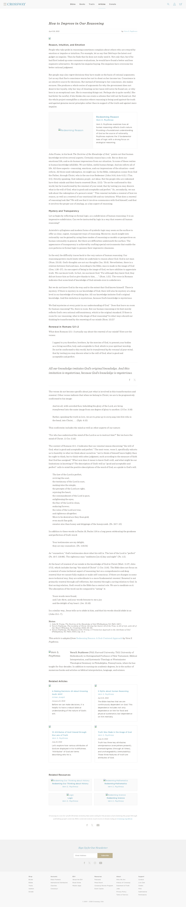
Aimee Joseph (58, 697)
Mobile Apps (77, 886)
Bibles (73, 4)
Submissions (142, 892)
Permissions (142, 895)
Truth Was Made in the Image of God (115, 732)
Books (82, 4)
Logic (70, 798)
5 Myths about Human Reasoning (113, 691)
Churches (54, 886)
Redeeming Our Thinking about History (70, 784)
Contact (141, 879)
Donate (112, 4)
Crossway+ (54, 889)
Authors (31, 889)
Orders (140, 886)
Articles (101, 4)
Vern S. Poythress (130, 31)
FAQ (139, 889)
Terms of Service (122, 895)
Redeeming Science (116, 798)
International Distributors (59, 882)
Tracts (92, 4)
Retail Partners (56, 879)
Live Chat (141, 882)
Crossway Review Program (104, 886)
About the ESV (78, 879)
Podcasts (98, 879)
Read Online (77, 882)
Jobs (118, 889)
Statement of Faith (122, 886)
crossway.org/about (124, 819)
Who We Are (120, 879)
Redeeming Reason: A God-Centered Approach (99, 638)
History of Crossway (123, 882)
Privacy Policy (121, 892)
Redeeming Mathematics (116, 784)
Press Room (99, 882)
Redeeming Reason (107, 117)
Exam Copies (99, 889)
